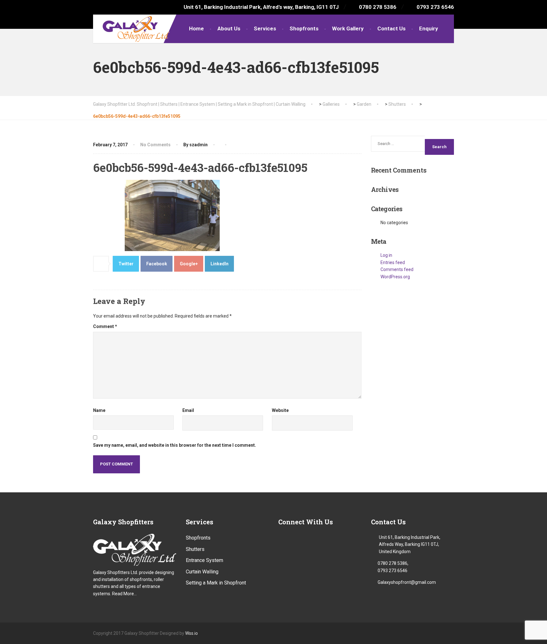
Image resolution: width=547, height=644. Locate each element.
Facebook (156, 263)
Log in (386, 255)
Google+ (189, 263)
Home (196, 28)
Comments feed (396, 269)
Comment (105, 326)
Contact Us (391, 28)
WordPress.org (395, 276)
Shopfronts (304, 28)
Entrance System (204, 560)
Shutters (195, 549)
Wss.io (191, 633)
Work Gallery (348, 28)
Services (265, 28)
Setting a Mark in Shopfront (216, 583)
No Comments (155, 144)
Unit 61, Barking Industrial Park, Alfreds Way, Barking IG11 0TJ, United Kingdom (409, 544)
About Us (228, 28)
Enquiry (428, 28)
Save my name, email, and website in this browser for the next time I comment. (174, 445)
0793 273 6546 (392, 570)
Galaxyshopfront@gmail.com (407, 582)
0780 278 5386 (392, 563)
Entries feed (392, 262)
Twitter (126, 263)
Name (99, 410)
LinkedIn (220, 263)
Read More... (124, 593)
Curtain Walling (202, 572)
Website (280, 410)
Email (188, 410)
